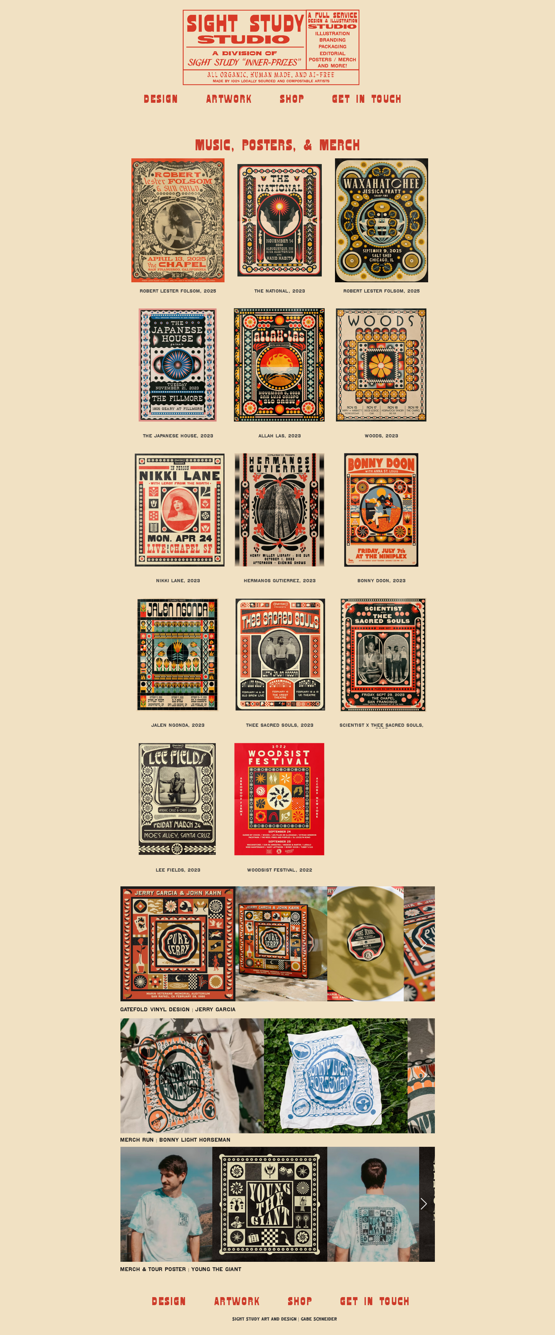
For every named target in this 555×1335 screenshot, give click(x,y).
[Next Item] (423, 943)
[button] (161, 99)
